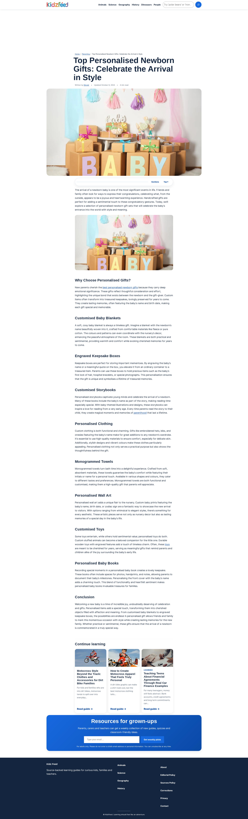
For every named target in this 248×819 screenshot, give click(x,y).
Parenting (86, 54)
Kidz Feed (52, 764)
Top (166, 182)
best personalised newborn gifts (120, 287)
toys (167, 544)
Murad (86, 85)
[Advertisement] (124, 29)
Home (77, 54)
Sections (155, 182)
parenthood (140, 412)
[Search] (198, 5)
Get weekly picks (152, 739)
